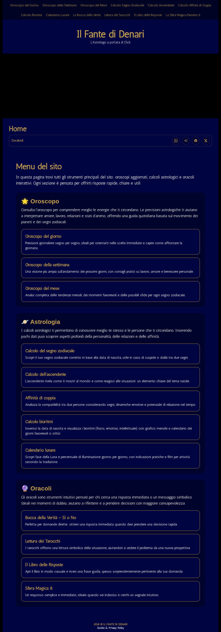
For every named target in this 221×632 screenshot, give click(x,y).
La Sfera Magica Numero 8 (183, 15)
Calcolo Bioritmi (31, 15)
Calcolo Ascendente (161, 5)
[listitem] (176, 141)
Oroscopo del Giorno (24, 5)
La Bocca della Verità (87, 15)
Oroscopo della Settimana (60, 5)
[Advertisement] (110, 86)
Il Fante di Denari (110, 34)
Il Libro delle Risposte (148, 15)
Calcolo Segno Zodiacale (127, 5)
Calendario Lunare (57, 15)
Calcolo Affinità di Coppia (194, 5)
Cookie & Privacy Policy (110, 627)
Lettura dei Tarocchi (117, 15)
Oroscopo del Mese (94, 5)
